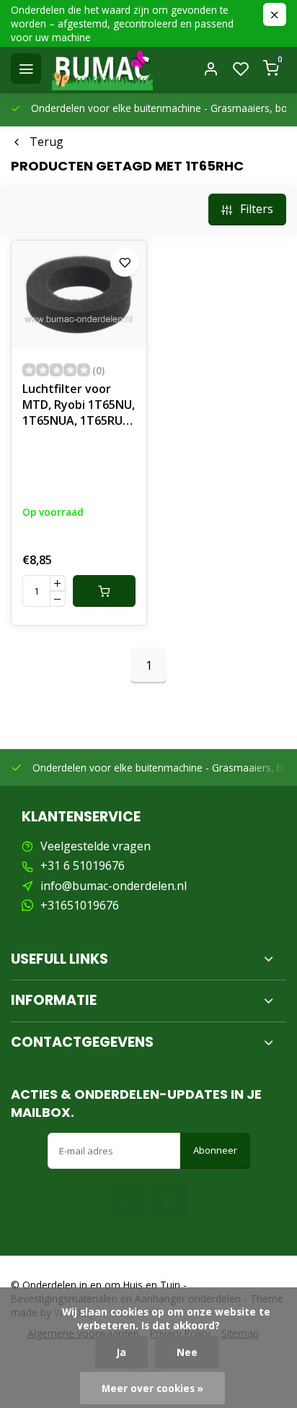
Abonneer (215, 1150)
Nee (187, 1352)
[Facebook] (127, 1201)
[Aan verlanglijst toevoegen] (124, 262)
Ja (121, 1352)
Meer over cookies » (152, 1388)
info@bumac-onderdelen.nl (113, 886)
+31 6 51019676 (82, 865)
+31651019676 (79, 905)
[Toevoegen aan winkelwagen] (104, 591)
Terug (46, 142)
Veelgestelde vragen (95, 846)
